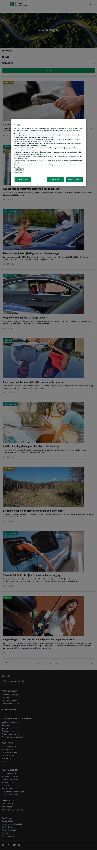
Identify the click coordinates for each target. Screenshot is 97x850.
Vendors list (18, 173)
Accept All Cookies (74, 179)
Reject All (55, 179)
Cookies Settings (23, 179)
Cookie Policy (19, 169)
